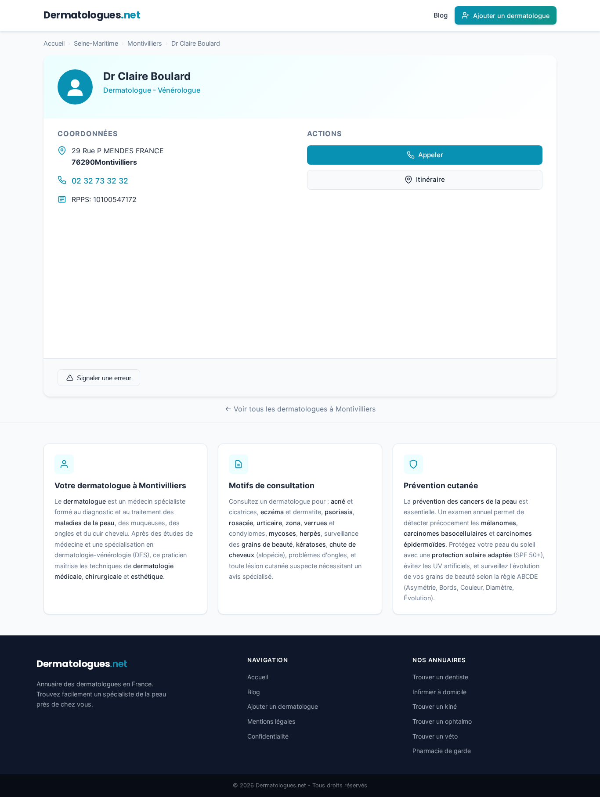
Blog (441, 15)
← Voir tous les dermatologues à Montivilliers (300, 408)
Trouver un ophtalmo (442, 721)
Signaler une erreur (104, 378)
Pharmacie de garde (441, 750)
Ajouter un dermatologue (282, 706)
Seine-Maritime (96, 43)
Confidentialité (268, 736)
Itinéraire (430, 179)
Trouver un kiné (434, 706)
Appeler (430, 155)
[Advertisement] (300, 292)
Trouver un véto (435, 736)
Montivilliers (144, 43)
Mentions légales (271, 721)
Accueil (54, 43)
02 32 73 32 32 (100, 180)
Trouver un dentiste (440, 677)
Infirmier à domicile (439, 692)
